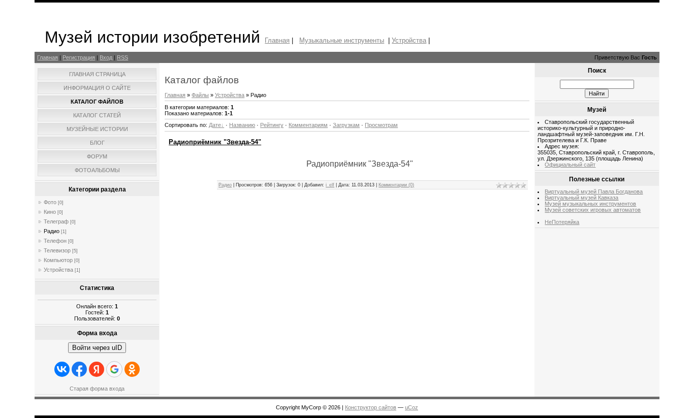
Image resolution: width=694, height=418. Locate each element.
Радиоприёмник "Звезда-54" (215, 142)
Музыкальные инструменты (341, 40)
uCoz (411, 407)
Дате (215, 125)
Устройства (409, 40)
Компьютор (58, 260)
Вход (106, 57)
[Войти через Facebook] (79, 369)
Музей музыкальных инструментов (590, 204)
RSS (122, 57)
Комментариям (308, 125)
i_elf (330, 184)
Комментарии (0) (396, 184)
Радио (51, 231)
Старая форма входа (97, 388)
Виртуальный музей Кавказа (581, 198)
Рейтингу (271, 125)
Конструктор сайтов (370, 407)
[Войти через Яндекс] (96, 369)
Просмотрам (381, 125)
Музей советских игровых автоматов (593, 210)
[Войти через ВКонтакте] (62, 369)
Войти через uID (97, 347)
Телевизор (57, 250)
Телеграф (56, 221)
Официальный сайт (570, 165)
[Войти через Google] (114, 369)
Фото (50, 202)
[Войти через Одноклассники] (132, 369)
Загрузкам (346, 125)
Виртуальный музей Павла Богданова (594, 191)
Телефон (55, 241)
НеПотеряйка (562, 222)
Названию (242, 125)
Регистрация (78, 57)
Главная (277, 40)
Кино (50, 212)
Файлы (200, 95)
